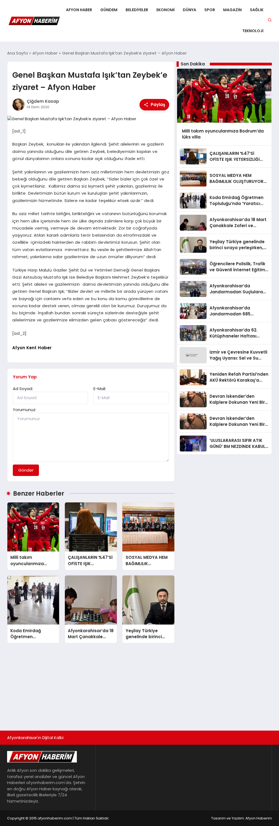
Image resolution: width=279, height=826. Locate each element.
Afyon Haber (79, 10)
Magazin (232, 10)
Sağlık (256, 10)
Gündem (108, 10)
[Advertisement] (139, 684)
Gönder (26, 470)
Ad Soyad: (23, 388)
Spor (209, 10)
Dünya (189, 10)
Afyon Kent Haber (31, 348)
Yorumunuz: (24, 409)
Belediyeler (137, 10)
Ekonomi (165, 10)
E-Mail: (99, 388)
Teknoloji (252, 31)
